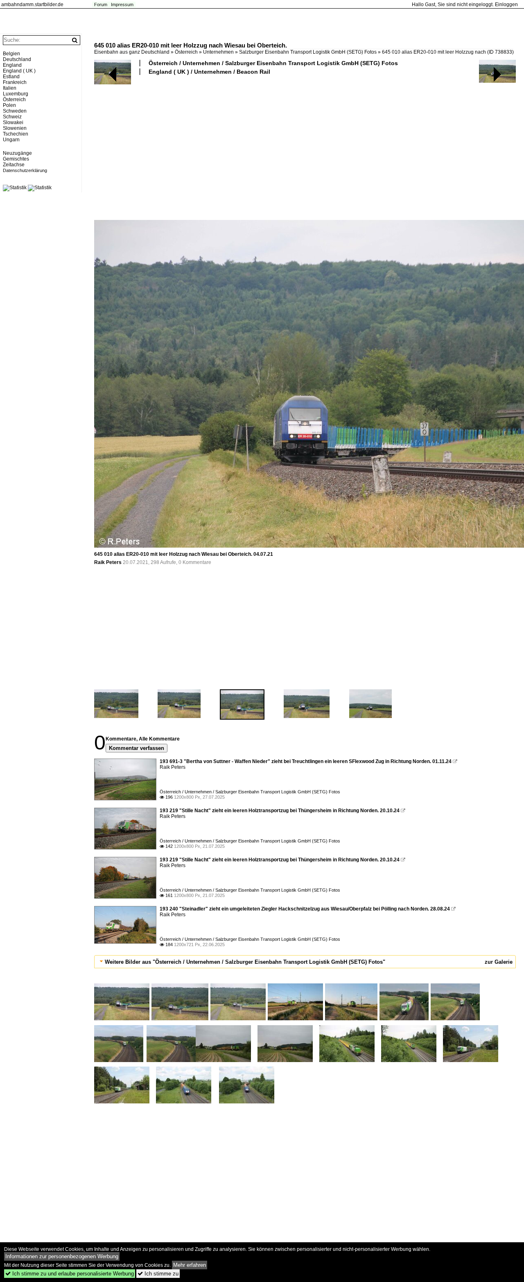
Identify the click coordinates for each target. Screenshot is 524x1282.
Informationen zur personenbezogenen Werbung (61, 1256)
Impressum (122, 4)
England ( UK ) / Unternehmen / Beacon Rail (209, 71)
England (12, 65)
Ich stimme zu (158, 1274)
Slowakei (13, 122)
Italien (9, 88)
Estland (11, 76)
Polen (9, 105)
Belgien (11, 54)
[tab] (305, 961)
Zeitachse (14, 165)
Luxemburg (15, 94)
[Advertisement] (305, 147)
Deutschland (17, 59)
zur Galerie (499, 962)
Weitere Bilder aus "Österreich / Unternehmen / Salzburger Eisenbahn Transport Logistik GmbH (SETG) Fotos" (245, 962)
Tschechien (15, 134)
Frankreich (15, 82)
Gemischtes (16, 159)
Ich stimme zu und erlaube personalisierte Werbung (69, 1274)
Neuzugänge (17, 153)
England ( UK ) (19, 71)
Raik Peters (108, 562)
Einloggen (506, 4)
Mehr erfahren (189, 1265)
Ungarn (11, 140)
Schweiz (12, 117)
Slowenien (15, 128)
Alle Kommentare (159, 739)
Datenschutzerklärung (25, 170)
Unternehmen (218, 52)
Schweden (15, 111)
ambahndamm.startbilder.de (32, 4)
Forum (100, 4)
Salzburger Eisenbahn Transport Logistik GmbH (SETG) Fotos (308, 52)
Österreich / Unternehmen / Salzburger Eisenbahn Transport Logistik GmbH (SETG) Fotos (273, 63)
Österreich (186, 52)
